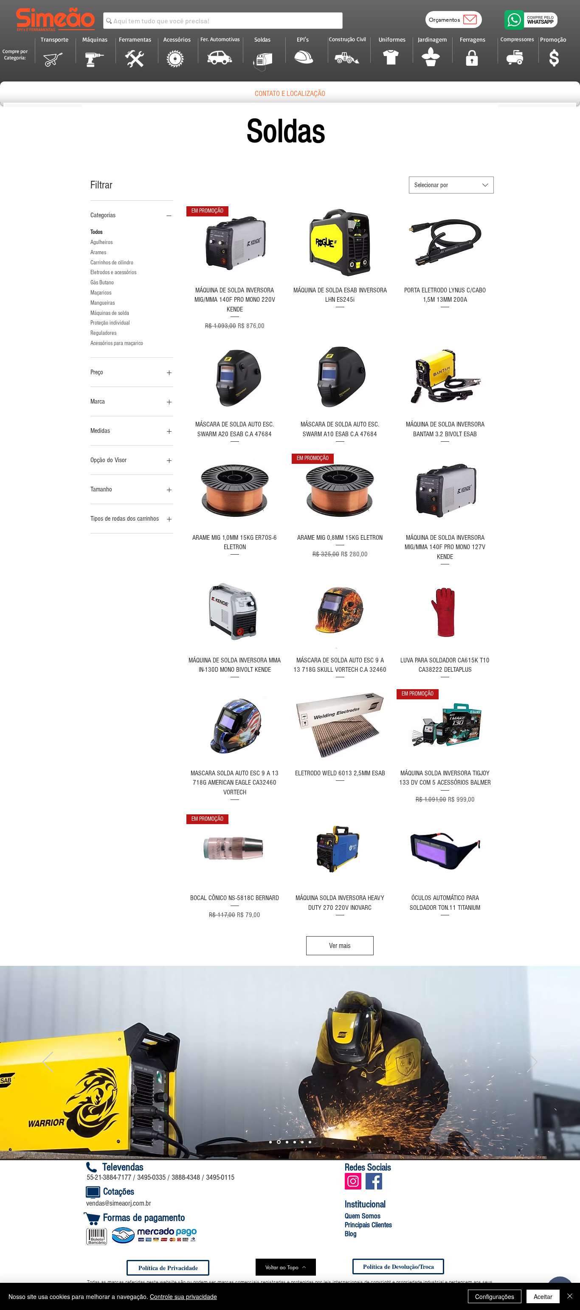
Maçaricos (100, 292)
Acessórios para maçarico (116, 343)
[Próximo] (532, 1063)
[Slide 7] (286, 1142)
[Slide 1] (270, 1142)
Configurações (494, 1296)
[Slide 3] (278, 1142)
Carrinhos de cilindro (111, 262)
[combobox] (451, 185)
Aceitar (543, 1296)
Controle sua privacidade (183, 1296)
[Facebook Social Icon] (374, 1181)
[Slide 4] (294, 1142)
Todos (96, 232)
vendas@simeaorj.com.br (118, 1203)
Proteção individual (110, 323)
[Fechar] (570, 1296)
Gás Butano (102, 282)
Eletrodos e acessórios (113, 272)
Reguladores (103, 333)
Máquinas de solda (109, 313)
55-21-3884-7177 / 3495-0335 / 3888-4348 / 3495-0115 (160, 1177)
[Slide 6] (310, 1142)
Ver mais (340, 946)
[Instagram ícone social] (353, 1181)
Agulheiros (101, 242)
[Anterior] (47, 1063)
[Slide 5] (302, 1142)
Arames (98, 252)
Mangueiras (102, 303)
